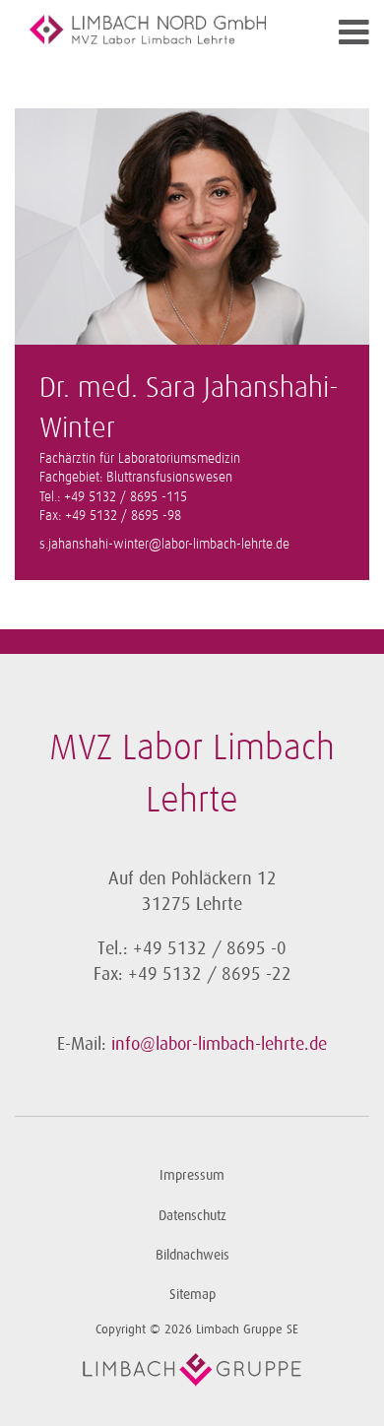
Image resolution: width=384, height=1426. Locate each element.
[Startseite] (148, 29)
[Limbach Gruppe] (192, 1370)
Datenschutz (192, 1215)
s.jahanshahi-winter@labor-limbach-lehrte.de (164, 544)
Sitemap (192, 1294)
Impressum (192, 1175)
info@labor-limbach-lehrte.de (219, 1044)
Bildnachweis (192, 1255)
